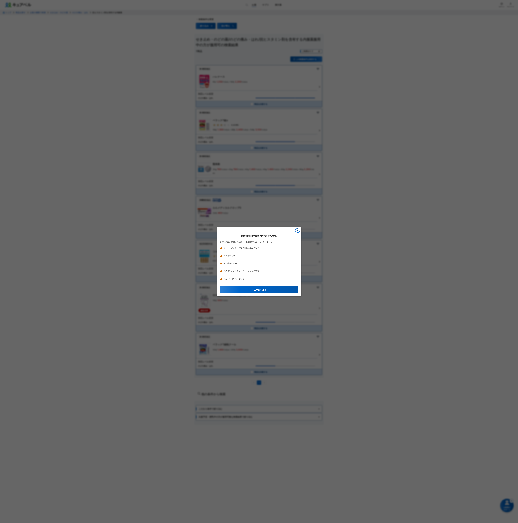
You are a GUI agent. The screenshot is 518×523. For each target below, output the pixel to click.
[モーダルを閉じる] (297, 230)
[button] (259, 289)
